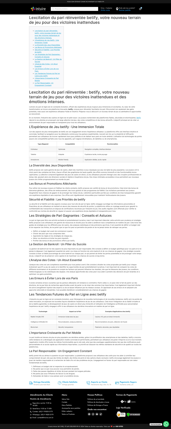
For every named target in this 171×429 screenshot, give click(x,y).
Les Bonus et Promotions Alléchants (48, 47)
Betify (139, 118)
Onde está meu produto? (127, 8)
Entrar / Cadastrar (106, 8)
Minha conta (105, 10)
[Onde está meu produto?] (117, 8)
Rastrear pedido (125, 10)
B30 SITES (119, 426)
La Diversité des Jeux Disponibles (47, 45)
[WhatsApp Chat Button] (166, 424)
